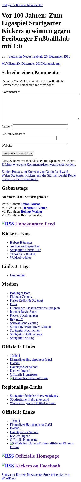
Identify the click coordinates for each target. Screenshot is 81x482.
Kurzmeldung (51, 63)
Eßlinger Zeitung (21, 296)
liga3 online (17, 275)
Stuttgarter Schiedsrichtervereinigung (34, 395)
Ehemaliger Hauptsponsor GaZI (31, 359)
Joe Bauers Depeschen (25, 246)
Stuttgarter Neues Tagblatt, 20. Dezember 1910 (39, 56)
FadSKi (15, 363)
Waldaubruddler (20, 257)
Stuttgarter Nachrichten (25, 330)
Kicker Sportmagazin (24, 315)
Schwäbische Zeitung (24, 323)
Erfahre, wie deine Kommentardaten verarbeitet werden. (38, 164)
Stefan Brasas (30, 204)
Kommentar (11, 92)
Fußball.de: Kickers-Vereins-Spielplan (35, 308)
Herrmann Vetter (34, 207)
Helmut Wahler (31, 211)
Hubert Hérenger (21, 242)
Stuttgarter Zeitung (22, 338)
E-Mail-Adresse (13, 134)
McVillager (9, 63)
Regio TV (16, 319)
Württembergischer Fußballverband (33, 403)
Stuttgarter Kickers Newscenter (22, 5)
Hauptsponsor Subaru (24, 367)
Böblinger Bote (20, 293)
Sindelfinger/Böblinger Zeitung (30, 326)
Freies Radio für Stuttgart (26, 300)
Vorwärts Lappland (22, 253)
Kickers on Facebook (37, 465)
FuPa (13, 304)
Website (7, 145)
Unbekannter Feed (35, 224)
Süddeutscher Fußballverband (29, 399)
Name (7, 126)
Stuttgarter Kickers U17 (25, 250)
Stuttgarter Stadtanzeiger (26, 334)
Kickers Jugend (20, 370)
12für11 (15, 355)
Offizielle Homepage (23, 374)
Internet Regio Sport (23, 311)
